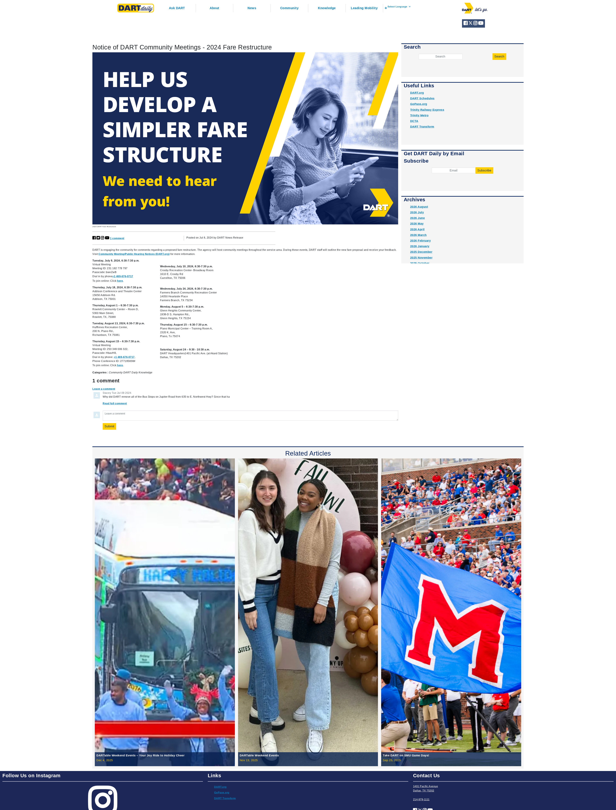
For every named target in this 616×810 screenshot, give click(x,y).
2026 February (420, 240)
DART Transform (422, 126)
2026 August (419, 206)
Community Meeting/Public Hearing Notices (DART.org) (134, 254)
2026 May (417, 223)
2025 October (419, 263)
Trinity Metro (419, 115)
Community (289, 8)
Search (499, 56)
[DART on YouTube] (480, 23)
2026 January (419, 246)
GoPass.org (418, 104)
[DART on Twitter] (470, 23)
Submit (109, 426)
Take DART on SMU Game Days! (406, 755)
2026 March (418, 235)
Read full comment (115, 403)
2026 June (417, 218)
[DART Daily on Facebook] (466, 23)
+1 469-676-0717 (122, 276)
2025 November (421, 257)
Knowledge (327, 8)
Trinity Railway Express (427, 109)
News (252, 8)
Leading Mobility (364, 8)
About (214, 8)
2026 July (417, 212)
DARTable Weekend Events (259, 755)
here (120, 280)
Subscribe (484, 170)
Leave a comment (103, 389)
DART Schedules (422, 98)
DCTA (414, 121)
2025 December (421, 251)
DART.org (417, 92)
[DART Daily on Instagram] (475, 23)
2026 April (417, 229)
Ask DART (177, 8)
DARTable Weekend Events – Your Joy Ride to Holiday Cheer (140, 755)
